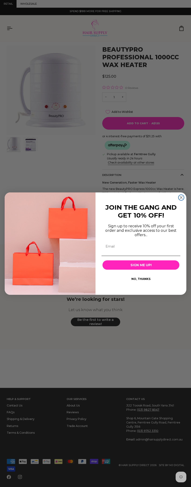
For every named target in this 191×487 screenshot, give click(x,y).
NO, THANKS (140, 279)
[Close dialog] (181, 197)
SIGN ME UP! (141, 265)
